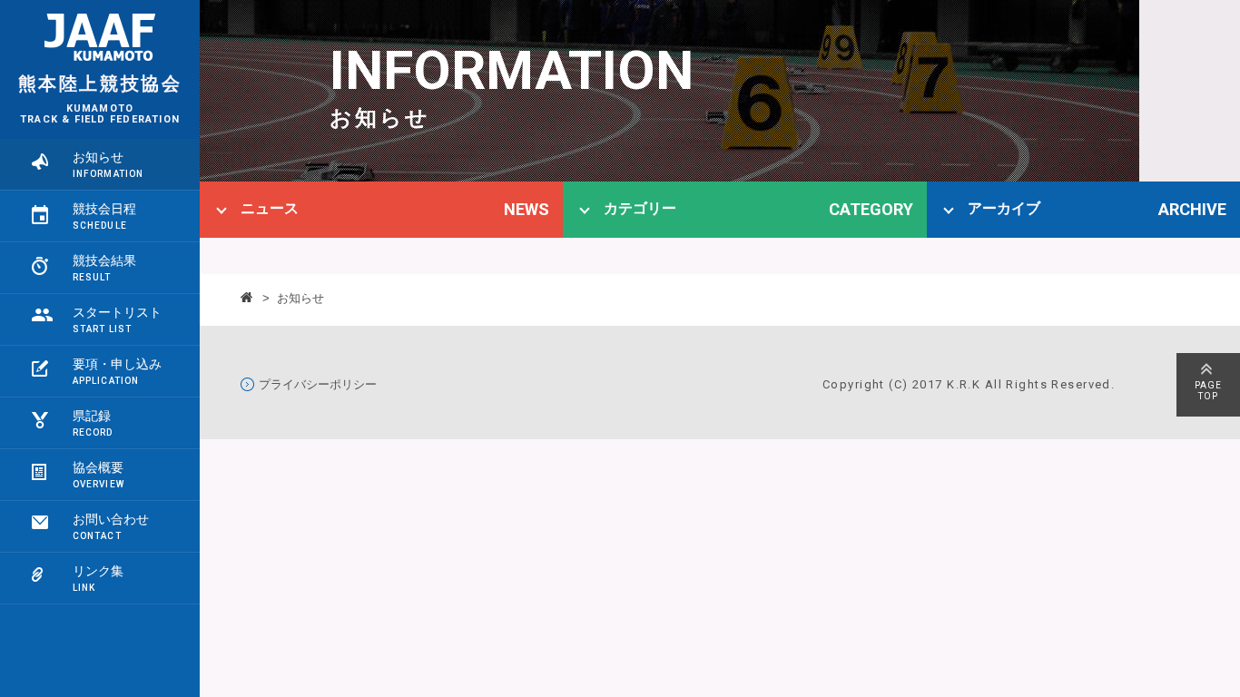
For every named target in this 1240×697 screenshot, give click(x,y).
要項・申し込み (117, 364)
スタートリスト (117, 312)
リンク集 (98, 571)
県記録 (92, 415)
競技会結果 (104, 260)
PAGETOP (1208, 390)
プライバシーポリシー (318, 384)
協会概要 (98, 467)
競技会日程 (104, 208)
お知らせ (98, 157)
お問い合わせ (111, 519)
